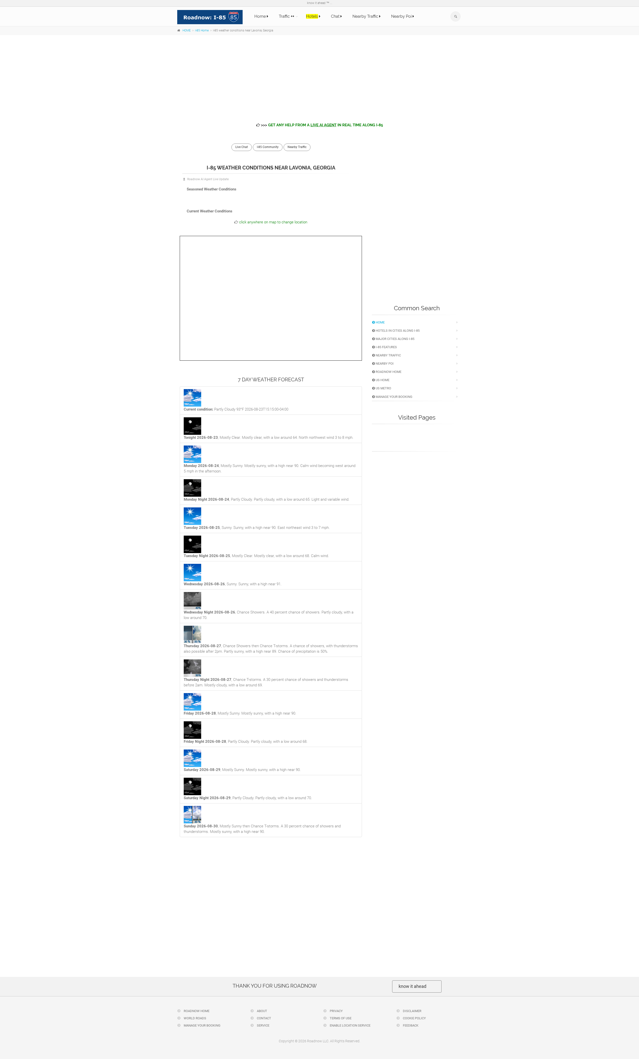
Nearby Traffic (365, 16)
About (261, 1011)
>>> (321, 125)
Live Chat (241, 147)
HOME (186, 30)
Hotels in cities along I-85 (397, 330)
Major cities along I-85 (394, 339)
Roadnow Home (388, 372)
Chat (335, 16)
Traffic (286, 16)
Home (260, 16)
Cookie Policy (414, 1018)
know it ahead (412, 986)
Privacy (336, 1011)
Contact (263, 1018)
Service (262, 1025)
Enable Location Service (349, 1025)
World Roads (194, 1018)
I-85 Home (202, 30)
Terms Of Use (340, 1018)
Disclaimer (411, 1011)
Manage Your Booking (393, 397)
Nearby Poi (402, 16)
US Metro (383, 388)
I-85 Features (386, 347)
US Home (382, 380)
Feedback (410, 1025)
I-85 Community (268, 147)
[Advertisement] (319, 75)
